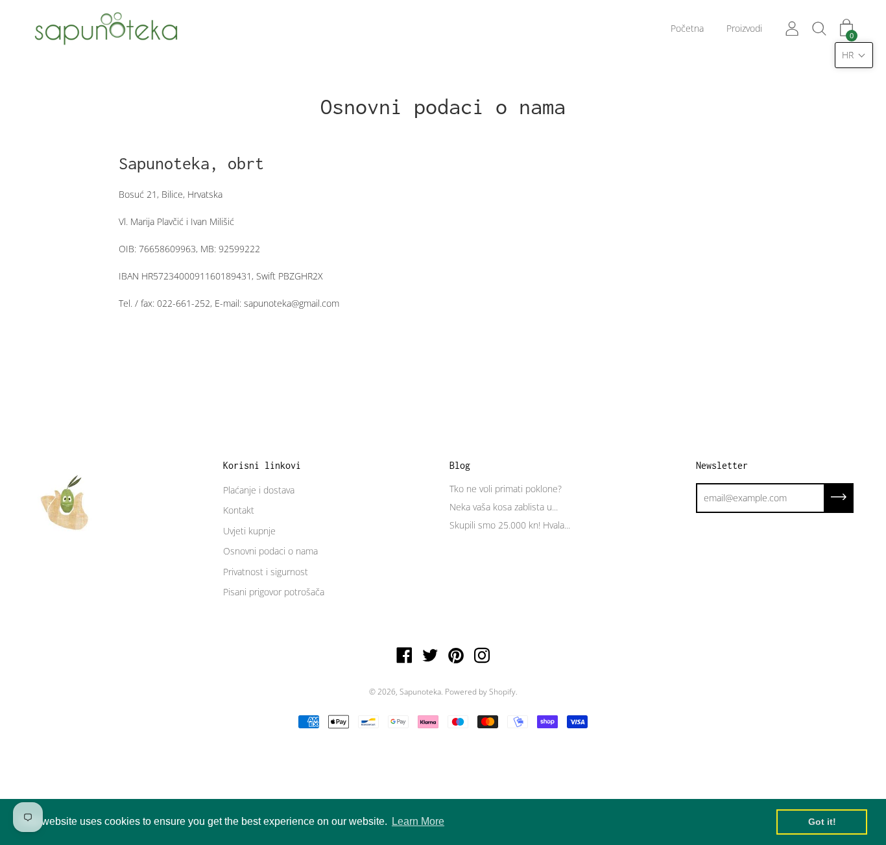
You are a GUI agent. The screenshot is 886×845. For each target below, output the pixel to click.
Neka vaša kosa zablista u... (503, 507)
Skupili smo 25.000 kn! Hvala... (509, 525)
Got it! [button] (822, 821)
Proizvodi (744, 28)
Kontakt (238, 510)
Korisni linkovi (262, 465)
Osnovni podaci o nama (270, 551)
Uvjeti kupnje (249, 531)
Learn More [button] (418, 821)
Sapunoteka (420, 691)
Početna (687, 28)
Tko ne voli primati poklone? (505, 488)
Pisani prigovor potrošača (273, 592)
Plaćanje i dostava (258, 490)
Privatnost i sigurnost (265, 571)
